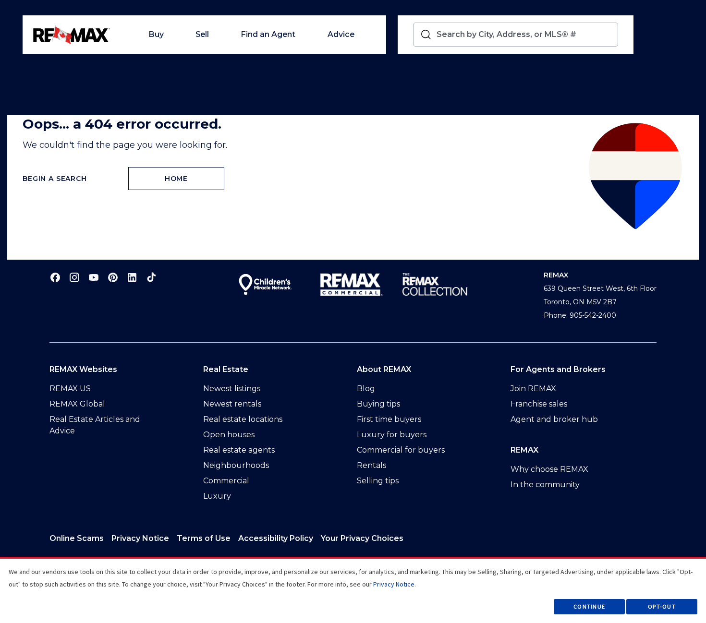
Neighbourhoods (236, 465)
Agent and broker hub (554, 419)
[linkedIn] (132, 277)
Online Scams (76, 538)
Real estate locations (242, 419)
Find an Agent (268, 34)
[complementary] (362, 538)
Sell (202, 34)
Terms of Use (204, 538)
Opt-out (662, 606)
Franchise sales (539, 403)
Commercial (226, 480)
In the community (545, 484)
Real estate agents (239, 450)
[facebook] (55, 277)
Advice (341, 34)
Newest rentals (232, 403)
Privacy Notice (140, 538)
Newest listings (231, 388)
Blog (366, 388)
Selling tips (378, 480)
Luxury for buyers (391, 434)
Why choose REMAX (549, 469)
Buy (156, 34)
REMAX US (70, 388)
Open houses (229, 434)
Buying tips (378, 403)
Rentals (371, 465)
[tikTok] (151, 277)
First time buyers (389, 419)
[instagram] (74, 277)
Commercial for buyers (401, 450)
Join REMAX (533, 388)
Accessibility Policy (275, 538)
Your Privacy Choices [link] (362, 538)
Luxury (217, 496)
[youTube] (93, 277)
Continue (589, 606)
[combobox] (525, 34)
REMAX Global (77, 403)
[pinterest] (113, 277)
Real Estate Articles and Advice (94, 425)
